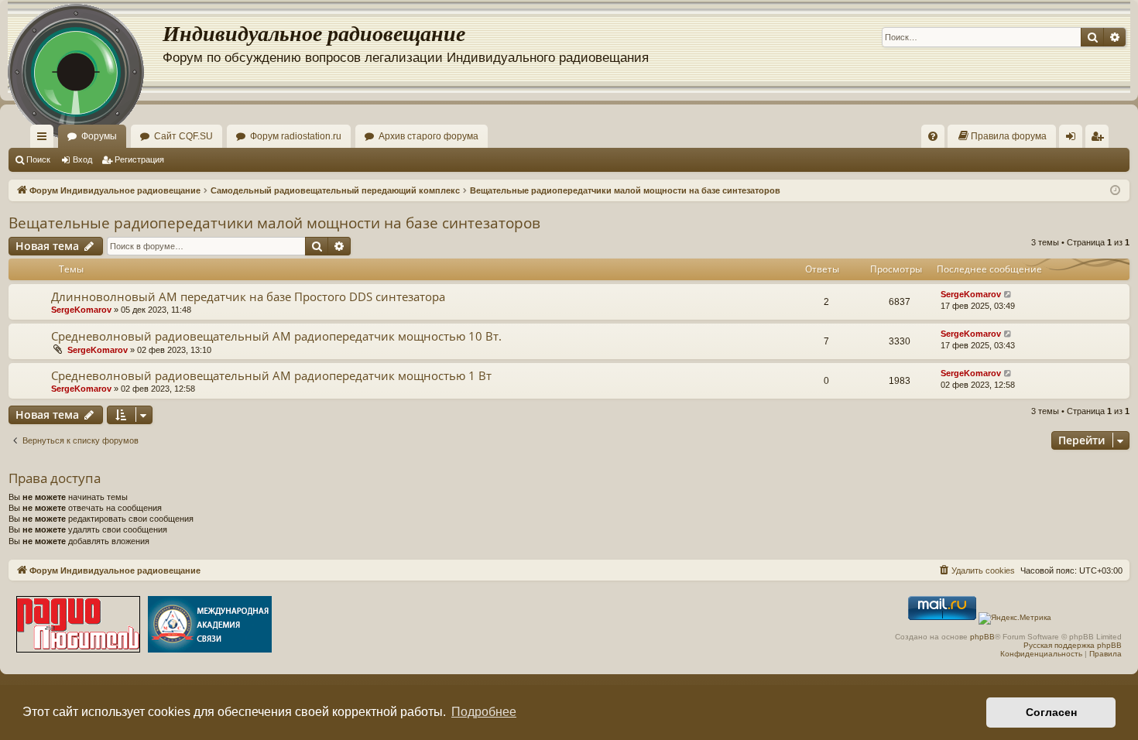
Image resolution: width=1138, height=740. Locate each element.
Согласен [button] (1051, 712)
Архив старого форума (428, 136)
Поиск (38, 159)
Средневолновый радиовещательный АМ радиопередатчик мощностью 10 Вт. (276, 336)
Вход (82, 159)
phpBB (982, 636)
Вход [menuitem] (1074, 139)
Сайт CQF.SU (183, 136)
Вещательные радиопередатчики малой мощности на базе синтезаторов (274, 223)
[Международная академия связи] (210, 626)
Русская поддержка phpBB (1072, 645)
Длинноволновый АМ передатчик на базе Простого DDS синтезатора (248, 296)
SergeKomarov (81, 309)
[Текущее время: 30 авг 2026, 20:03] (1115, 191)
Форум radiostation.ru (295, 136)
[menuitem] (932, 136)
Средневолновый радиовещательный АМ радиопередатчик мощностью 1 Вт (271, 375)
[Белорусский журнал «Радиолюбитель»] (78, 626)
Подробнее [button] (483, 711)
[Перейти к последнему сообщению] (1008, 294)
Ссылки (44, 139)
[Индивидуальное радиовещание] (85, 46)
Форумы (99, 136)
